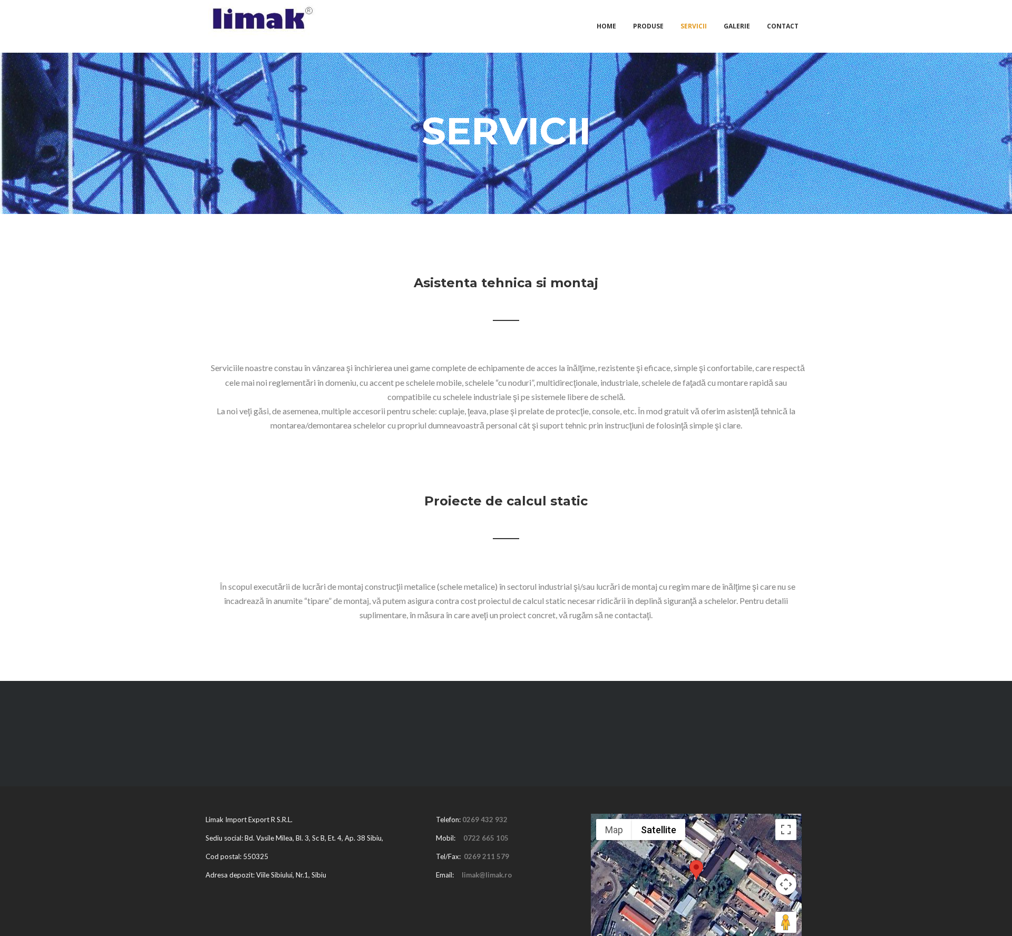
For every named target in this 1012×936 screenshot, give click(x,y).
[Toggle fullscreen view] (785, 829)
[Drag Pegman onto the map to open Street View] (785, 922)
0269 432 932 (485, 819)
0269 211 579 (486, 856)
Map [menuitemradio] (614, 829)
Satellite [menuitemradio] (658, 829)
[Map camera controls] (785, 884)
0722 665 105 (486, 838)
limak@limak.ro (487, 875)
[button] (696, 870)
